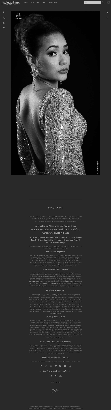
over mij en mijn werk (50, 265)
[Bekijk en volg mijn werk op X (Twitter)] (50, 367)
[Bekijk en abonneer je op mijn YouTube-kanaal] (65, 367)
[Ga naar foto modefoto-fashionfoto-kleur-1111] (107, 19)
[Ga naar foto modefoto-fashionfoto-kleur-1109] (107, 14)
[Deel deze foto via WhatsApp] (3, 24)
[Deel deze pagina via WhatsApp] (50, 377)
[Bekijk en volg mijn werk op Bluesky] (60, 367)
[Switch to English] (108, 3)
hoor (49, 264)
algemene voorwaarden (68, 406)
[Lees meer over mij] (55, 392)
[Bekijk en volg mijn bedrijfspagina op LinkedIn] (69, 367)
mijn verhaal (75, 287)
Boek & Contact (53, 2)
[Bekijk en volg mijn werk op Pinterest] (46, 367)
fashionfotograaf (33, 281)
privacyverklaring (58, 406)
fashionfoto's (69, 281)
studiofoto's (36, 352)
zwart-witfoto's (57, 338)
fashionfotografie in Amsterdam (49, 283)
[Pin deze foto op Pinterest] (3, 14)
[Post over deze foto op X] (3, 19)
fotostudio (61, 345)
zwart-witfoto (60, 353)
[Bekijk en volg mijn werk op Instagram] (41, 367)
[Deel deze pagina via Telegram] (55, 377)
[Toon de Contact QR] (60, 377)
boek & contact (77, 406)
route (52, 406)
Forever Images (34, 406)
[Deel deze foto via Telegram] (3, 29)
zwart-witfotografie (57, 336)
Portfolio (26, 2)
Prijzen (38, 2)
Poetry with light (55, 208)
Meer (44, 2)
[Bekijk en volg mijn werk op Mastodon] (55, 367)
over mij (78, 285)
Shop (32, 2)
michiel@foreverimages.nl (44, 406)
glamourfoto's (53, 313)
